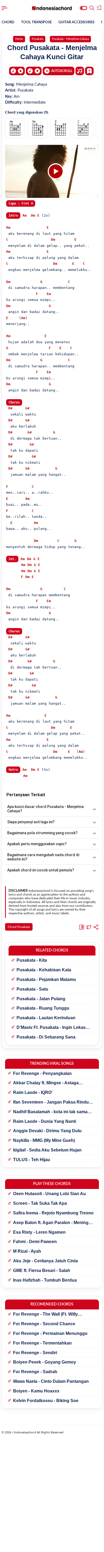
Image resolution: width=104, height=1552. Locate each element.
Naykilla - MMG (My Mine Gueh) (44, 1140)
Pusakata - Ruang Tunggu (43, 1008)
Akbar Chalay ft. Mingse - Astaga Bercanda (46, 1083)
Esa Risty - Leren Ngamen (39, 1232)
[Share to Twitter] (89, 927)
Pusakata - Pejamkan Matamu (46, 979)
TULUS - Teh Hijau (31, 1159)
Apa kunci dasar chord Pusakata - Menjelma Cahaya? (45, 809)
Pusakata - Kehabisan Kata (44, 970)
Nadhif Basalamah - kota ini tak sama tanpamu (50, 1112)
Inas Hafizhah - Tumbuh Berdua (45, 1280)
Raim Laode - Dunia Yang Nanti (44, 1121)
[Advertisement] (52, 1545)
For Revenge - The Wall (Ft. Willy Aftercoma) (45, 1314)
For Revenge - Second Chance (44, 1323)
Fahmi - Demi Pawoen (35, 1241)
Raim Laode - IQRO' (33, 1092)
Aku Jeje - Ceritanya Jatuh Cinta (45, 1261)
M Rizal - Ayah (27, 1251)
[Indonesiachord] (52, 8)
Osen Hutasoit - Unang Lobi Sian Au (49, 1193)
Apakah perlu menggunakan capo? (37, 844)
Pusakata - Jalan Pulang (41, 998)
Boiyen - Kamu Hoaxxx (36, 1391)
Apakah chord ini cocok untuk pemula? (40, 870)
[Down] (17, 71)
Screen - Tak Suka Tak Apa (40, 1203)
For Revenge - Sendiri (35, 1352)
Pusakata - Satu (32, 989)
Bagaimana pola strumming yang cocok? (42, 833)
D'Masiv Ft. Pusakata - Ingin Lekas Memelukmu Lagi (51, 1027)
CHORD (8, 22)
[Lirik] (79, 71)
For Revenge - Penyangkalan (42, 1073)
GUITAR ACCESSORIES (76, 22)
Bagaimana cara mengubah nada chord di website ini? (43, 857)
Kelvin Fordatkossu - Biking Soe (45, 1400)
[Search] (92, 8)
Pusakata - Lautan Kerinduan (46, 1017)
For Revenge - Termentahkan (42, 1343)
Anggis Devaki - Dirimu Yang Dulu (47, 1130)
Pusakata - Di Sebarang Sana (46, 1037)
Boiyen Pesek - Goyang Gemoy (44, 1362)
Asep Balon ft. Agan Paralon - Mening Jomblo (51, 1223)
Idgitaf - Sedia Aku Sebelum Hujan (47, 1150)
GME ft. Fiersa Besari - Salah (41, 1270)
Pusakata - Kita (32, 960)
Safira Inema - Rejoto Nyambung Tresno (53, 1213)
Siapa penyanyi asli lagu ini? (31, 822)
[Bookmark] (89, 70)
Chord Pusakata (19, 926)
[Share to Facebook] (82, 927)
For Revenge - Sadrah (35, 1371)
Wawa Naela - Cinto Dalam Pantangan (51, 1381)
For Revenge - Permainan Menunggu (50, 1333)
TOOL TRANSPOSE (36, 22)
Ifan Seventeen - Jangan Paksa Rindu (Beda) (51, 1102)
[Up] (34, 71)
